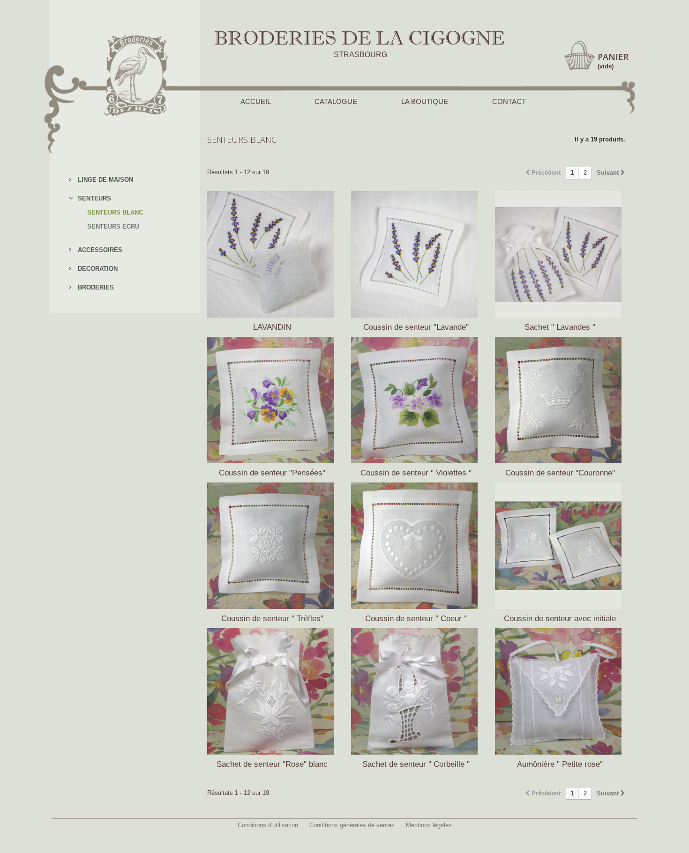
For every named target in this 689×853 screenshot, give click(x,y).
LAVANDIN (272, 327)
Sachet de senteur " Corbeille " (416, 764)
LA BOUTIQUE (424, 101)
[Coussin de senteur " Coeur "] (416, 545)
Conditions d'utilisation (268, 825)
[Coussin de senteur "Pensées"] (272, 400)
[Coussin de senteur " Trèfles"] (272, 545)
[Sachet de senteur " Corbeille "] (416, 691)
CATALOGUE (336, 101)
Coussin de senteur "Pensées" (272, 472)
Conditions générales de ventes (352, 825)
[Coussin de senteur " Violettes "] (416, 400)
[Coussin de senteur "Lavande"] (416, 254)
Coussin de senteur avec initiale (560, 618)
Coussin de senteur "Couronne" (560, 472)
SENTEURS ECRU (113, 226)
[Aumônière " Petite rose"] (560, 691)
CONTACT (509, 101)
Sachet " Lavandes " (559, 327)
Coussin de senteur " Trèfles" (272, 618)
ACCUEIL (255, 101)
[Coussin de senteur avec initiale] (560, 545)
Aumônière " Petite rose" (560, 764)
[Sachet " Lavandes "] (560, 254)
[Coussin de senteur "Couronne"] (560, 400)
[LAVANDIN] (272, 254)
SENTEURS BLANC (115, 212)
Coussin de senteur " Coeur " (416, 618)
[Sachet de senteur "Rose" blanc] (272, 691)
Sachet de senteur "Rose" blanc (272, 764)
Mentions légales (429, 825)
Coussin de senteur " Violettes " (416, 472)
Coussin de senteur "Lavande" (416, 327)
